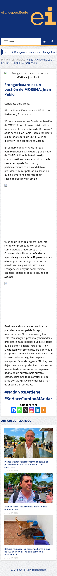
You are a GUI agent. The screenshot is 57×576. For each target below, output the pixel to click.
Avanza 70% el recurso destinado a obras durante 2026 (25, 508)
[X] (25, 410)
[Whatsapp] (19, 410)
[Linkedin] (37, 410)
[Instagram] (31, 410)
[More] (43, 410)
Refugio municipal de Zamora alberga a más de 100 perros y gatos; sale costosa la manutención (27, 551)
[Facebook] (13, 410)
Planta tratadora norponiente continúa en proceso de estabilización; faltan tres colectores (26, 464)
